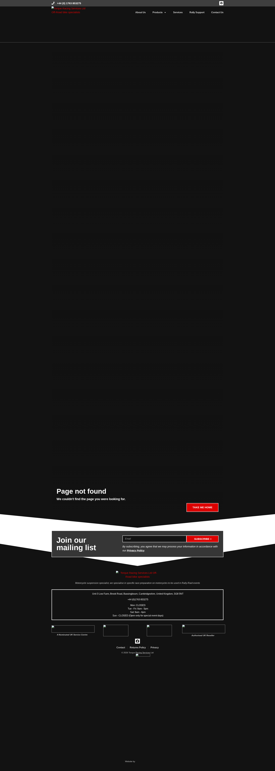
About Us (140, 12)
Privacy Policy (135, 550)
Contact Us (217, 12)
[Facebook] (221, 3)
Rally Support (196, 12)
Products (158, 12)
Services (178, 12)
